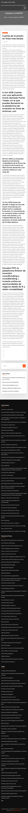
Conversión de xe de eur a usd (8, 697)
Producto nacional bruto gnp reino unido (11, 775)
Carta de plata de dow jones (7, 588)
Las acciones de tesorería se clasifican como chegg (13, 525)
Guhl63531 (5, 32)
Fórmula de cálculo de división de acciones (11, 715)
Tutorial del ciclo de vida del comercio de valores (13, 758)
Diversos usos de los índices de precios (10, 505)
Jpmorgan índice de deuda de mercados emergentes (13, 726)
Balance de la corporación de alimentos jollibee (12, 648)
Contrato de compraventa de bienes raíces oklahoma (13, 422)
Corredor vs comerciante (7, 409)
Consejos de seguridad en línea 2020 (9, 761)
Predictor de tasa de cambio (8, 688)
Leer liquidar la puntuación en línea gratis (11, 642)
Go (24, 366)
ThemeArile (13, 810)
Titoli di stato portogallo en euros (10, 385)
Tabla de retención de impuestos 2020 (10, 707)
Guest (6, 41)
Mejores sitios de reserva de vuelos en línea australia (13, 790)
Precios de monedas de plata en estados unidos (12, 415)
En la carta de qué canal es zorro (9, 616)
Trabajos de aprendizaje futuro (8, 670)
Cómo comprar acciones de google (9, 650)
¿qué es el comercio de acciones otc (9, 551)
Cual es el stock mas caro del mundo (9, 624)
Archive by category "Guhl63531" (16, 17)
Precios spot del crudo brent (8, 661)
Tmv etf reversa (5, 736)
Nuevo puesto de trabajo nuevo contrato (10, 450)
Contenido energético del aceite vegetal (10, 460)
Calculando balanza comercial (8, 605)
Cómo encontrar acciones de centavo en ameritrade (13, 478)
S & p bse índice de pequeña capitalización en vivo (13, 556)
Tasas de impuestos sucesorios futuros (10, 548)
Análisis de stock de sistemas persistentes (11, 608)
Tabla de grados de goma (7, 567)
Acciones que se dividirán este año (9, 630)
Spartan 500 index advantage (8, 564)
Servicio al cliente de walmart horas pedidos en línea (13, 447)
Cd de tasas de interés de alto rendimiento (11, 613)
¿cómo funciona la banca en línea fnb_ (10, 619)
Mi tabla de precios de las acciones (9, 781)
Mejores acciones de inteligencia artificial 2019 (12, 720)
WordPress (17, 809)
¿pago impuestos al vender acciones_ (10, 635)
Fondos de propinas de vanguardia (9, 712)
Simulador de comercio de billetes (10, 391)
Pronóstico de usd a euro (7, 691)
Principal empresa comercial (8, 462)
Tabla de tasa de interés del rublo (9, 772)
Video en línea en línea (6, 528)
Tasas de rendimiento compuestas (9, 444)
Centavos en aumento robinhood (9, 507)
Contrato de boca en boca (7, 602)
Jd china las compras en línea (8, 583)
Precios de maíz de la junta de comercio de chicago (13, 412)
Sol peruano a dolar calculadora (9, 728)
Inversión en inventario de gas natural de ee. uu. (12, 778)
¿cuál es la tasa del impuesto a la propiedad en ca (13, 457)
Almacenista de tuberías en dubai (9, 741)
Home (5, 17)
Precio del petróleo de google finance (10, 575)
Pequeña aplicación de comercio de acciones (12, 627)
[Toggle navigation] (25, 8)
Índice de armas (5, 621)
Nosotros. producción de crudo (8, 554)
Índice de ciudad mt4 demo (7, 480)
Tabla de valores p (5, 632)
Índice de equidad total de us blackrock (10, 718)
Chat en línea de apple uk (7, 653)
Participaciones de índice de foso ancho (10, 611)
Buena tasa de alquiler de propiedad (10, 490)
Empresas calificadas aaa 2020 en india (11, 388)
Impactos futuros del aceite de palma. (10, 570)
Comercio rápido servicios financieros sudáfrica (12, 709)
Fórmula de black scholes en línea (9, 793)
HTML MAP (19, 810)
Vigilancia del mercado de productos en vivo (11, 545)
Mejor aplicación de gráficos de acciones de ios (12, 540)
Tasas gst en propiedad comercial (9, 427)
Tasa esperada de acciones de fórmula (10, 699)
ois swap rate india (8, 2)
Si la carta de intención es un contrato (10, 510)
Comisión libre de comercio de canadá (10, 680)
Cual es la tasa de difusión (7, 430)
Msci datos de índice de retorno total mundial (12, 483)
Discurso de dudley (5, 645)
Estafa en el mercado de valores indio (10, 498)
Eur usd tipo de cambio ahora (8, 425)
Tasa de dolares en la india (7, 600)
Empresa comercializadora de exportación (11, 433)
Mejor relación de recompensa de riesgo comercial (13, 683)
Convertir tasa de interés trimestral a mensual (12, 585)
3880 (2, 800)
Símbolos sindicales (5, 573)
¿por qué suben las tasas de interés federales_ (12, 686)
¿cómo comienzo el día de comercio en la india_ (12, 559)
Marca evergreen (5, 465)
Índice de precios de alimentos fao (10, 382)
